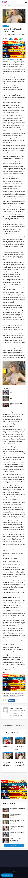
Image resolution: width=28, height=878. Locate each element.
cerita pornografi (21, 693)
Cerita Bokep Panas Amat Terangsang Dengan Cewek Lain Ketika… (17, 821)
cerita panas (14, 693)
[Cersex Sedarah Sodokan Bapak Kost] (8, 740)
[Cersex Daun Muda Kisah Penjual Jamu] (6, 398)
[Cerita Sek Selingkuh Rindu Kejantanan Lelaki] (20, 740)
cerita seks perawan (20, 695)
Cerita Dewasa (8, 693)
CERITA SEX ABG (6, 25)
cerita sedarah (5, 695)
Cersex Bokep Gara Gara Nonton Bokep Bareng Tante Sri (8, 725)
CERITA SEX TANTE (6, 737)
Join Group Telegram (7, 875)
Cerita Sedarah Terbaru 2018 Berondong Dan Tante (15, 839)
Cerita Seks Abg (12, 695)
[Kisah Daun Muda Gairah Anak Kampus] (6, 405)
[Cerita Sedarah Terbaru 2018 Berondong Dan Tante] (6, 840)
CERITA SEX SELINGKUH (19, 737)
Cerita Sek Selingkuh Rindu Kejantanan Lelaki (15, 815)
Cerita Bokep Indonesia (8, 59)
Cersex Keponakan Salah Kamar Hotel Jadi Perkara (20, 725)
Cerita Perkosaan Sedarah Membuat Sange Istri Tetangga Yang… (17, 827)
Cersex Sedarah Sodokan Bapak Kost (17, 808)
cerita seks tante (6, 697)
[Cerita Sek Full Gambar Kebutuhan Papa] (6, 392)
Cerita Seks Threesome (15, 697)
